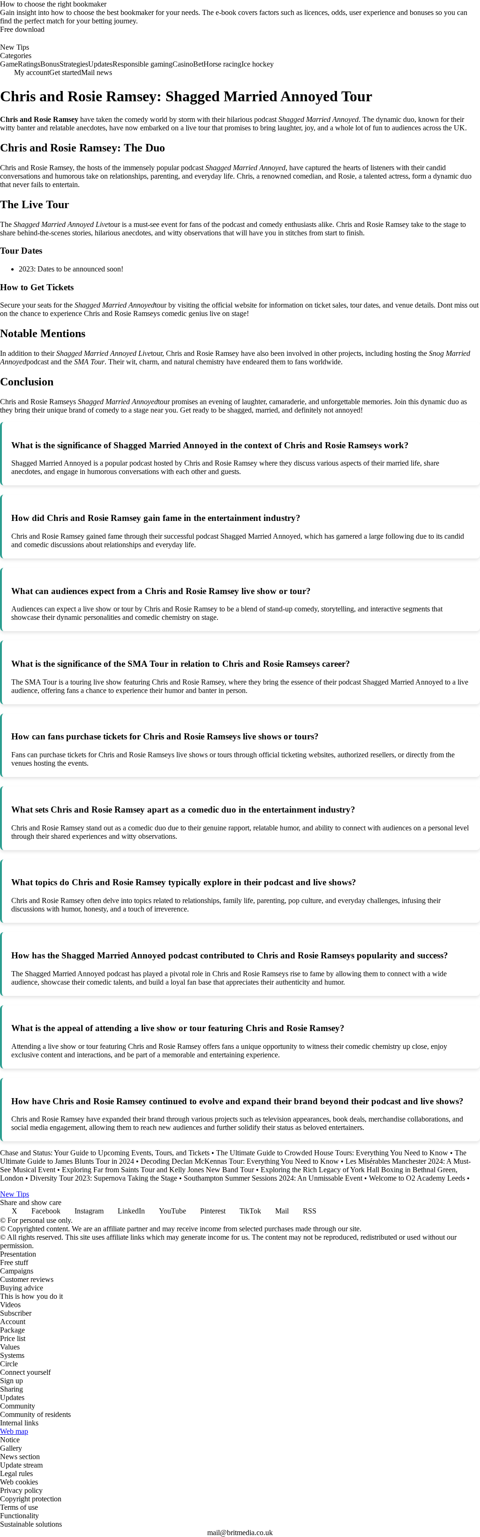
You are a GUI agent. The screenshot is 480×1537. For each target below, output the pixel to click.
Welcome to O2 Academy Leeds (417, 1178)
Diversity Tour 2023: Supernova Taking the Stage (103, 1178)
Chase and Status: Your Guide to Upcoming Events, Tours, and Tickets (105, 1153)
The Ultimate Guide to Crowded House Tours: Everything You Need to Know (332, 1153)
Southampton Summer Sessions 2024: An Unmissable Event (273, 1178)
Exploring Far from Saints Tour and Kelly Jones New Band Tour (158, 1170)
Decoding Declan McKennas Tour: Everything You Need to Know (240, 1161)
